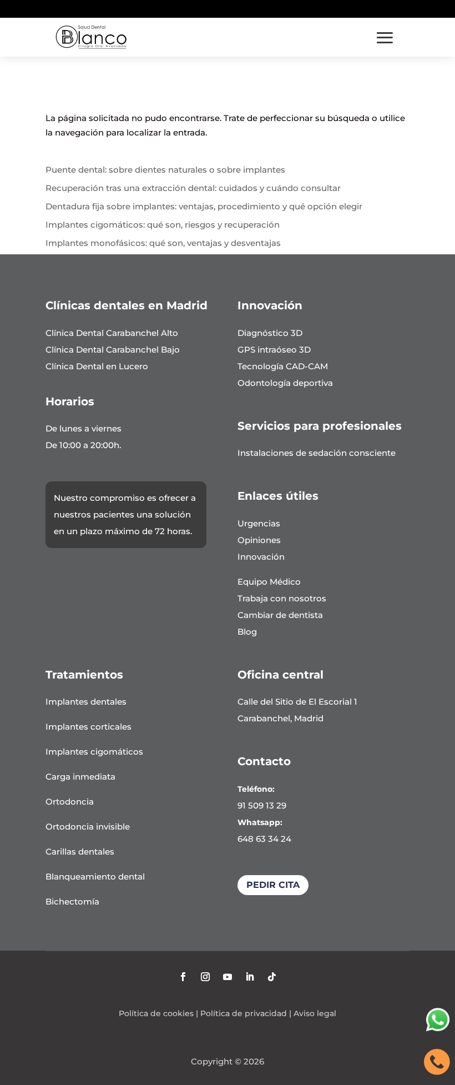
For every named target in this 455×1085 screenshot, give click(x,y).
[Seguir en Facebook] (183, 977)
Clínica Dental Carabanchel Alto (112, 333)
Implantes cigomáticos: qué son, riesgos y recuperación (163, 224)
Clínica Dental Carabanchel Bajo (113, 349)
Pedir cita (273, 885)
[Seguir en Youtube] (227, 977)
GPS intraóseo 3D (274, 349)
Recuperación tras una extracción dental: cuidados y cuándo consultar (193, 188)
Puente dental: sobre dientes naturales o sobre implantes (165, 169)
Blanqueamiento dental (95, 876)
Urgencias (258, 523)
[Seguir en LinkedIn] (250, 977)
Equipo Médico (269, 581)
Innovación (261, 556)
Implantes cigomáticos (94, 751)
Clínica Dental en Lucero (97, 366)
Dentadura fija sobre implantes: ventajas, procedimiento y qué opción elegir (204, 206)
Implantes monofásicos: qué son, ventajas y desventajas (163, 243)
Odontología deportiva (285, 383)
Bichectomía (72, 901)
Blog (247, 631)
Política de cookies (156, 1013)
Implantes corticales (89, 726)
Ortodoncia (70, 801)
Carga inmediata (80, 776)
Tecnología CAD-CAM (282, 366)
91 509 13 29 (261, 805)
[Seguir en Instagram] (205, 977)
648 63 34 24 (264, 838)
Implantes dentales (86, 701)
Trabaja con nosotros (281, 598)
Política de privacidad (243, 1013)
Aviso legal (315, 1013)
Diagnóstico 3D (269, 333)
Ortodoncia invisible (88, 826)
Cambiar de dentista (280, 615)
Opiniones (259, 540)
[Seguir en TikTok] (272, 977)
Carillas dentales (80, 851)
